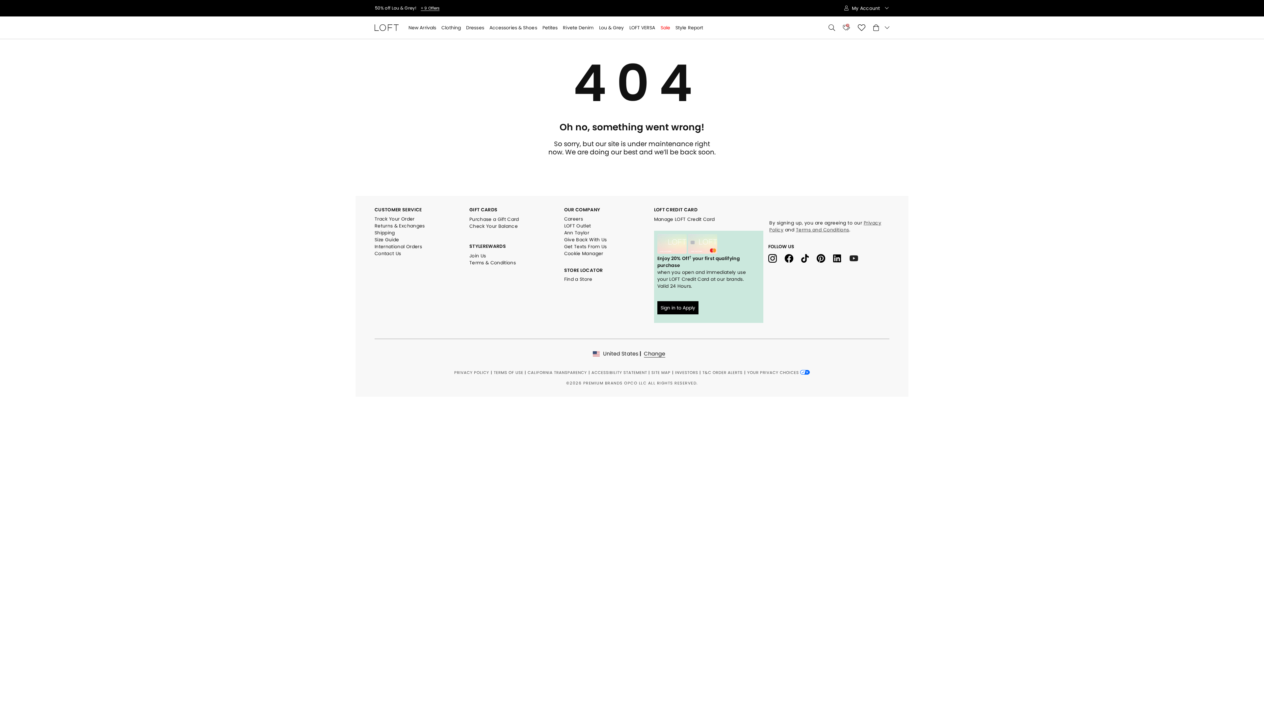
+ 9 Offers (430, 8)
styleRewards (487, 246)
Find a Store (578, 279)
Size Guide (387, 239)
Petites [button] (550, 27)
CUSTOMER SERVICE (398, 209)
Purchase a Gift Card (494, 219)
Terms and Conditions (822, 229)
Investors (686, 372)
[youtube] (856, 258)
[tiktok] (809, 258)
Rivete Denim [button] (578, 27)
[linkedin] (841, 258)
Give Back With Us (585, 239)
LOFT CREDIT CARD (676, 209)
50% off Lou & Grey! (396, 8)
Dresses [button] (475, 27)
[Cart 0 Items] (881, 27)
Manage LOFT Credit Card (684, 219)
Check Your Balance (493, 226)
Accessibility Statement (619, 372)
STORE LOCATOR (583, 270)
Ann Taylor (577, 232)
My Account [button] (867, 8)
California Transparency (557, 372)
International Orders (398, 246)
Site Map (661, 372)
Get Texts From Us (585, 246)
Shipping (385, 232)
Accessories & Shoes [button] (513, 27)
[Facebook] (793, 258)
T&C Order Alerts (722, 372)
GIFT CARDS (483, 209)
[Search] (832, 27)
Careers (573, 219)
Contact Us (388, 253)
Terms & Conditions (492, 262)
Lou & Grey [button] (611, 27)
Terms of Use (508, 372)
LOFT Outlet (577, 226)
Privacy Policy (471, 372)
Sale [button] (665, 27)
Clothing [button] (451, 27)
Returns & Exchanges (400, 226)
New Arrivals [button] (422, 27)
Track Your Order (395, 219)
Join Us (477, 255)
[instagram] (776, 258)
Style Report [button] (689, 27)
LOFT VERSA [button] (642, 27)
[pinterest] (825, 258)
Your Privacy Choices (773, 372)
